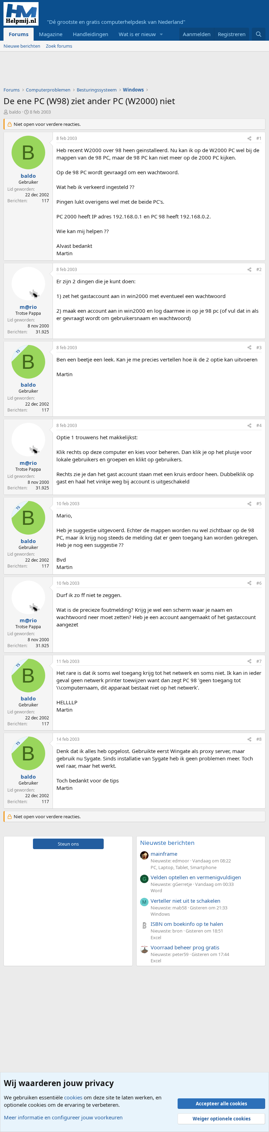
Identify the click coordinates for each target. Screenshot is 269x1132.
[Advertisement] (131, 71)
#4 (259, 425)
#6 (259, 583)
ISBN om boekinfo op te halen (187, 923)
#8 (259, 739)
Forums (18, 34)
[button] (161, 34)
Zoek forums (59, 46)
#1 (259, 138)
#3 (259, 348)
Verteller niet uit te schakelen (185, 900)
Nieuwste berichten (167, 843)
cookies (73, 1097)
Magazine (50, 34)
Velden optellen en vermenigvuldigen (196, 877)
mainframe (164, 853)
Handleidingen (90, 34)
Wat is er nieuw (137, 34)
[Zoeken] (258, 34)
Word (156, 890)
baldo (15, 112)
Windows (160, 914)
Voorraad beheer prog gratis (185, 947)
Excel (156, 937)
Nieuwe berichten (22, 46)
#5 (259, 504)
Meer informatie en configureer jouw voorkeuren (63, 1117)
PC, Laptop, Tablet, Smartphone (183, 867)
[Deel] (249, 139)
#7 (259, 661)
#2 (259, 269)
